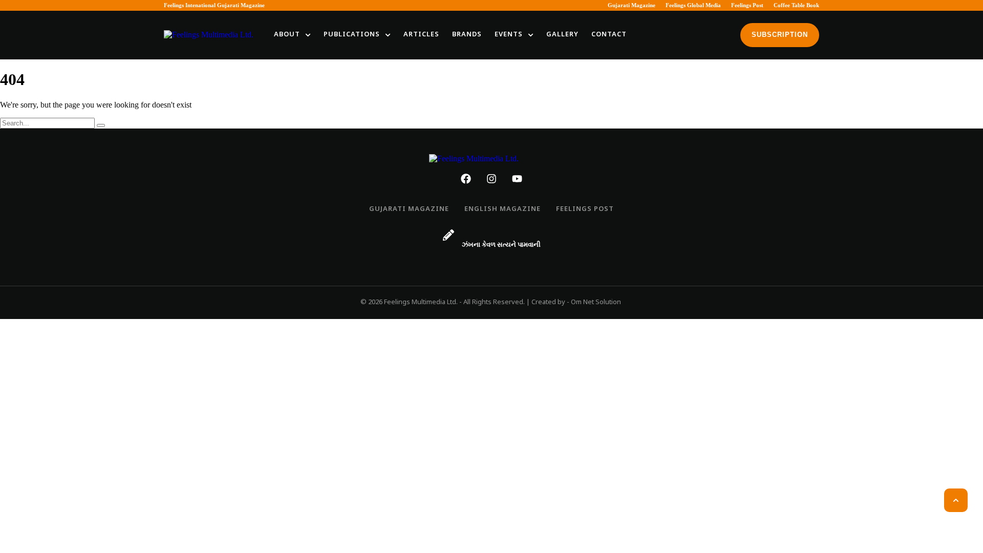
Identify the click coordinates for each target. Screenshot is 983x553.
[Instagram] (491, 179)
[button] (308, 35)
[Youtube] (517, 179)
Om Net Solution (596, 302)
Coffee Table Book (796, 5)
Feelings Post (747, 5)
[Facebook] (466, 179)
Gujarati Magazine (631, 5)
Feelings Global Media (693, 5)
